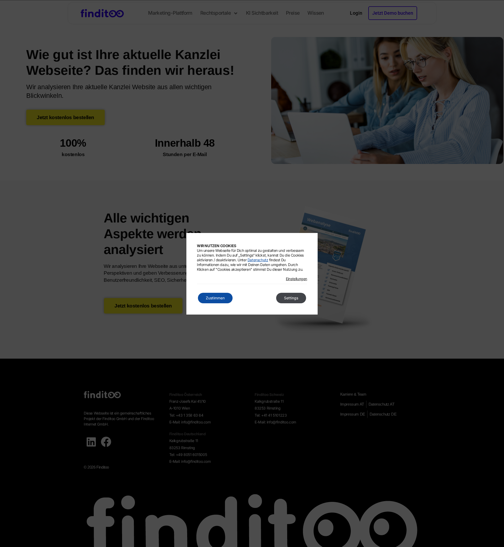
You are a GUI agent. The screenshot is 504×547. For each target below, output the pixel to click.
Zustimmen (215, 298)
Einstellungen (296, 279)
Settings (291, 298)
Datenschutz (258, 260)
